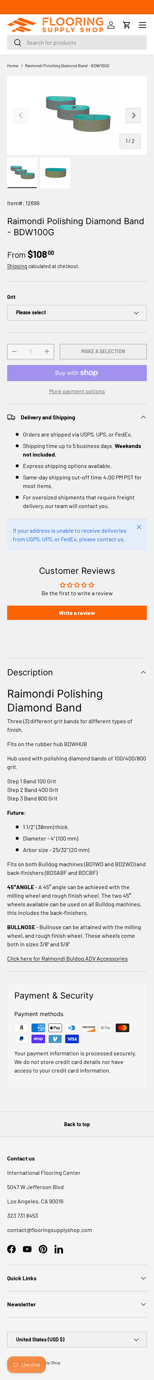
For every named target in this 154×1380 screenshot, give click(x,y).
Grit (11, 297)
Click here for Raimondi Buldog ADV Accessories (67, 958)
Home (12, 65)
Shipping (17, 266)
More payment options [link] (77, 391)
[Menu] (142, 25)
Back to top (77, 1124)
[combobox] (77, 42)
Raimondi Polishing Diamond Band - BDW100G (67, 65)
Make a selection (103, 351)
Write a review (77, 612)
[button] (127, 25)
